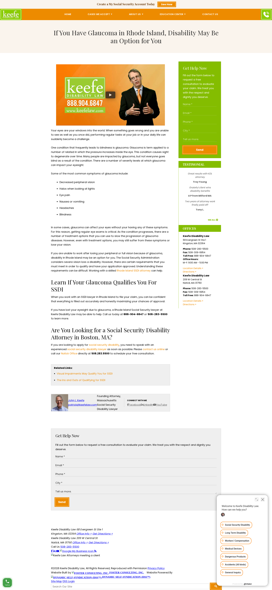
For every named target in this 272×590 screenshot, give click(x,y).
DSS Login (69, 581)
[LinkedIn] (54, 551)
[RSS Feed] (95, 551)
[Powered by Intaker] (248, 584)
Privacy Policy (156, 568)
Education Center (171, 14)
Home (67, 14)
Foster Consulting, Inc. (126, 572)
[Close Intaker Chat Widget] (262, 499)
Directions (188, 271)
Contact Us (210, 14)
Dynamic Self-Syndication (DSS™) (125, 577)
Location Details (192, 268)
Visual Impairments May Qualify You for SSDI (84, 373)
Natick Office (69, 353)
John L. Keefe (76, 400)
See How (166, 4)
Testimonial (193, 164)
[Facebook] (52, 551)
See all (212, 219)
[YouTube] (58, 551)
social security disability (104, 345)
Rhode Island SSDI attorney (134, 270)
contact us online (154, 349)
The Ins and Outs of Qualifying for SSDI (81, 380)
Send (199, 150)
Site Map (56, 581)
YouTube (161, 405)
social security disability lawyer (87, 349)
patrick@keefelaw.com (82, 405)
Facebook (135, 405)
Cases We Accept (99, 14)
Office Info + (84, 533)
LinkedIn (148, 405)
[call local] (266, 14)
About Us (135, 14)
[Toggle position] (256, 499)
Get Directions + (102, 533)
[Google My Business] (77, 551)
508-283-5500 (69, 546)
